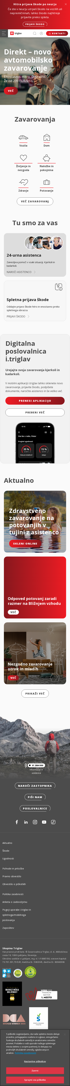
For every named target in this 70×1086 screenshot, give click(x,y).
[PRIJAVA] (41, 33)
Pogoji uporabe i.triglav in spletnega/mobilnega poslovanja (16, 915)
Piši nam (35, 797)
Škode (5, 850)
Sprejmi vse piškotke (35, 1079)
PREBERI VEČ (35, 412)
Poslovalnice (35, 808)
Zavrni (35, 1070)
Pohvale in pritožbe (13, 868)
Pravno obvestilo (11, 876)
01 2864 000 (37, 765)
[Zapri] (64, 1034)
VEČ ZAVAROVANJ (35, 201)
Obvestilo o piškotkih (14, 884)
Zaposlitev (8, 927)
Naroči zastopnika (35, 786)
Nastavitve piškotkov (35, 1061)
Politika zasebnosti (12, 894)
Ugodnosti (8, 858)
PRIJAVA (41, 33)
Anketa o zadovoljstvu (14, 901)
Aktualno (7, 842)
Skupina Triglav (12, 948)
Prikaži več (35, 693)
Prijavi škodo (35, 24)
